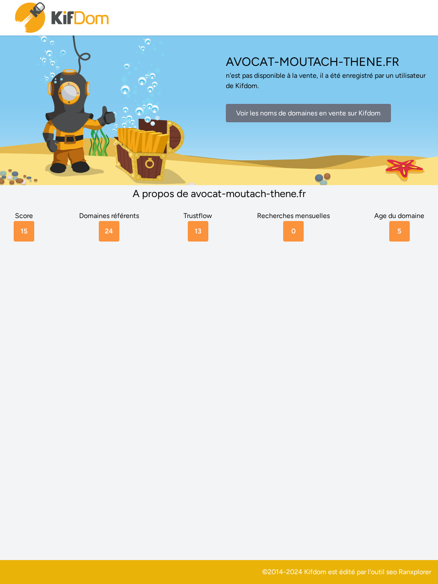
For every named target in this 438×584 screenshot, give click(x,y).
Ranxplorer (415, 572)
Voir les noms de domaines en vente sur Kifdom (308, 113)
